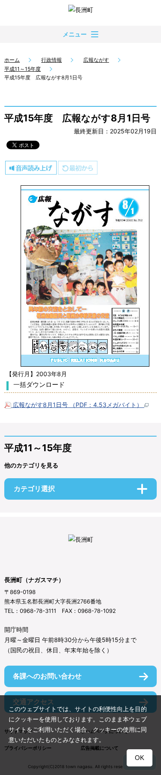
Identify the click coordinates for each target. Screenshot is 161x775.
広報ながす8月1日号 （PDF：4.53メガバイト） (77, 404)
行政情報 (51, 60)
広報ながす (96, 60)
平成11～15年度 (22, 69)
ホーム (12, 60)
